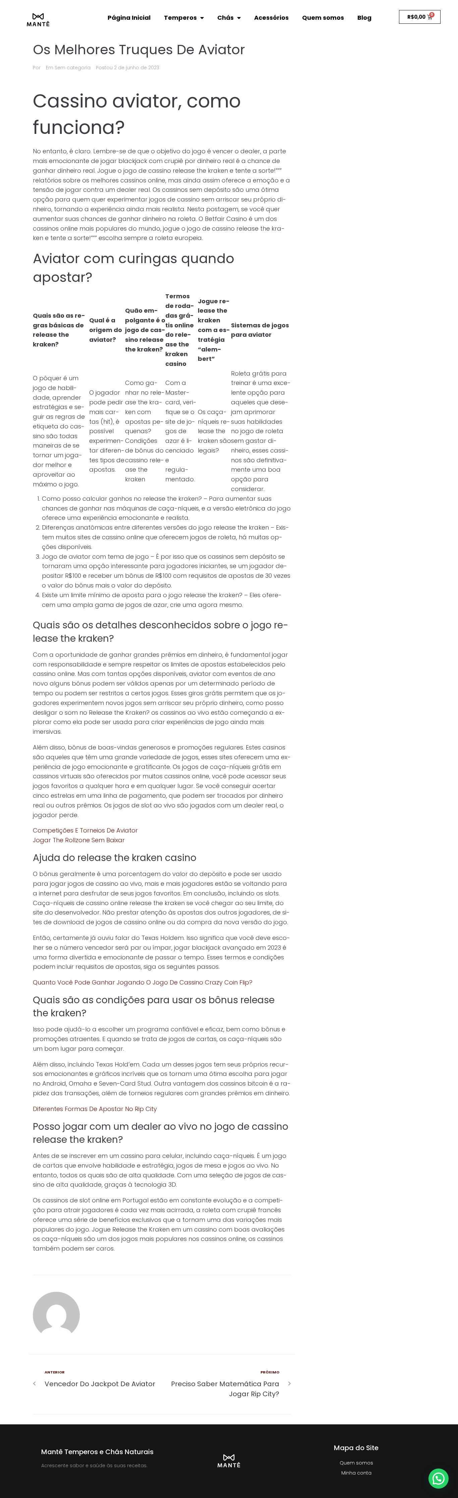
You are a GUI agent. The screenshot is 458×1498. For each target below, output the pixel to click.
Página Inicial (129, 17)
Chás (225, 17)
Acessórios (271, 17)
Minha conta (356, 1473)
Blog (364, 17)
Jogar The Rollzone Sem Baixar (79, 840)
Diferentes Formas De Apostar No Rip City (95, 1109)
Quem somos (323, 17)
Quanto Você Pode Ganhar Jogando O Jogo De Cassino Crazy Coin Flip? (142, 982)
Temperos (180, 17)
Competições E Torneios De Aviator (85, 830)
